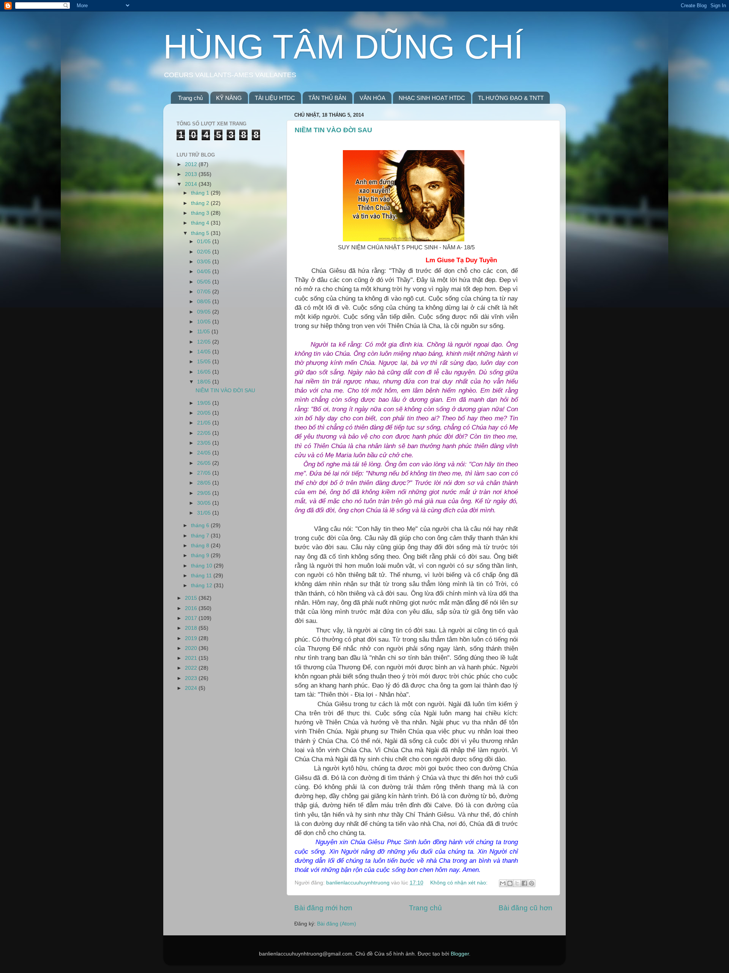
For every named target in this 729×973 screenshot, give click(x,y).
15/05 (204, 361)
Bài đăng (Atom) (336, 924)
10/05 (204, 322)
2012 (192, 164)
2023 (192, 678)
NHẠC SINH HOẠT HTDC (432, 98)
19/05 (204, 403)
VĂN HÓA (372, 98)
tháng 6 (201, 525)
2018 (192, 628)
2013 (192, 174)
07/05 (204, 292)
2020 (192, 648)
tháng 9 (201, 555)
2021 (192, 658)
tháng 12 (202, 585)
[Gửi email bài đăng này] (503, 883)
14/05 (204, 352)
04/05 (204, 271)
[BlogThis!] (510, 883)
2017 (192, 618)
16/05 (204, 372)
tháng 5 (201, 233)
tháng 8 (201, 545)
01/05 (204, 241)
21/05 (204, 423)
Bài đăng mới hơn (323, 908)
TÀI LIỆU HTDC (275, 98)
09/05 (204, 312)
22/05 (204, 433)
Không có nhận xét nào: (459, 883)
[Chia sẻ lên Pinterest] (531, 883)
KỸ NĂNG (229, 98)
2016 (192, 608)
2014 (192, 184)
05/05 (204, 282)
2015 (192, 598)
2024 (192, 688)
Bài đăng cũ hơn (525, 908)
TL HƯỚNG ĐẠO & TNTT (511, 98)
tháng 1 (201, 193)
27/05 (204, 473)
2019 (192, 638)
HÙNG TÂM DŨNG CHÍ (343, 47)
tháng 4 (201, 223)
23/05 (204, 443)
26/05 (204, 463)
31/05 (204, 513)
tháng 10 (202, 566)
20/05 (204, 413)
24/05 (204, 453)
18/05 (204, 382)
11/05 (204, 331)
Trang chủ (190, 98)
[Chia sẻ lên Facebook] (524, 883)
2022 (192, 668)
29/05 (204, 493)
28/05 (204, 483)
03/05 (204, 262)
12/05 (204, 342)
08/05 (204, 301)
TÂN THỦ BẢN (327, 98)
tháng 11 (202, 575)
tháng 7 (201, 536)
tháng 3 (201, 213)
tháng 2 (201, 203)
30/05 (204, 503)
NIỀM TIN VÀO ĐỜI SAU (333, 130)
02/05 (204, 252)
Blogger (460, 954)
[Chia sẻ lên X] (517, 883)
